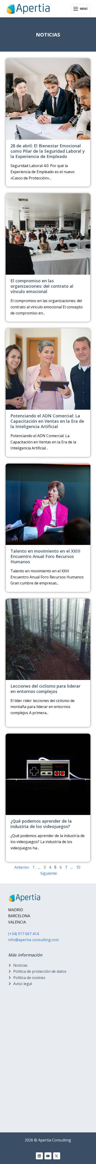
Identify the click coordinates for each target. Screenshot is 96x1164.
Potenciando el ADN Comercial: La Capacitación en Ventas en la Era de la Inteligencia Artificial (47, 421)
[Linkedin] (39, 1155)
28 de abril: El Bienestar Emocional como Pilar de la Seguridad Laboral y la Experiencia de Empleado (47, 151)
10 (78, 867)
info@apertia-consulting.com (33, 939)
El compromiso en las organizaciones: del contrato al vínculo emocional (41, 286)
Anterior (21, 867)
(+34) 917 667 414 (23, 933)
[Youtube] (48, 1155)
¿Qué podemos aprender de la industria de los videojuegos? (41, 823)
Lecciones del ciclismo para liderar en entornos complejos (45, 688)
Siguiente (48, 873)
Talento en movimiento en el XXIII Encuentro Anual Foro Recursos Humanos (45, 556)
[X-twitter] (56, 1155)
